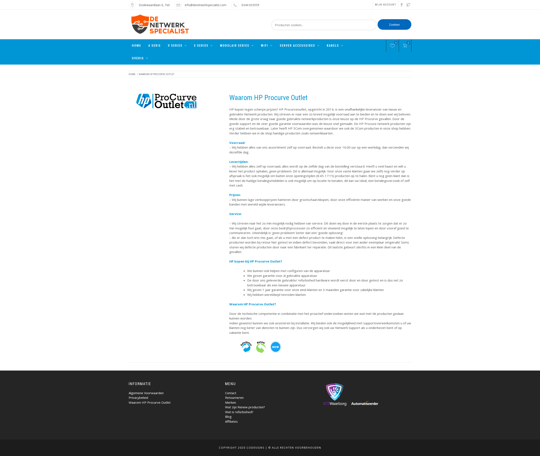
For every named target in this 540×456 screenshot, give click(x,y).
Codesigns (255, 447)
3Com (359, 128)
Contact (230, 393)
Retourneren (234, 397)
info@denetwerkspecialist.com (205, 5)
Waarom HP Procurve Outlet (150, 402)
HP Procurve (368, 119)
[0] (392, 46)
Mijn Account (385, 4)
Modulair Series (234, 45)
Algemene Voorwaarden (146, 393)
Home (136, 45)
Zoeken (394, 24)
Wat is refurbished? (239, 412)
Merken (230, 402)
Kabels (333, 45)
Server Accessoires (297, 45)
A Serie (154, 45)
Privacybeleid (138, 397)
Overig (138, 58)
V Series (175, 45)
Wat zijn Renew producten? (245, 407)
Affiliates (231, 421)
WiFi (264, 45)
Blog (228, 416)
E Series (201, 45)
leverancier (374, 109)
